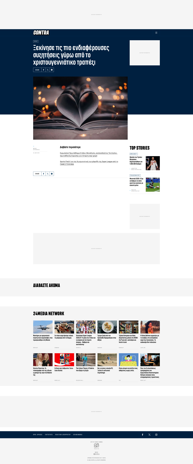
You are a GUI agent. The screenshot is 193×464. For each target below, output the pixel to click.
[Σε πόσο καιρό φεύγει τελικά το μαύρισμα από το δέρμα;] (64, 327)
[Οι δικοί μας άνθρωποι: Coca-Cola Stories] (64, 359)
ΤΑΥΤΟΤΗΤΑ (49, 434)
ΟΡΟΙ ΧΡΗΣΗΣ (37, 434)
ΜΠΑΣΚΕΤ (133, 154)
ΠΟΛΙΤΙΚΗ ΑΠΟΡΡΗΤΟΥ (63, 434)
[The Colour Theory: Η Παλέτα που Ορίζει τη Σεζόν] (85, 359)
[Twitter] (47, 70)
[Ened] (97, 454)
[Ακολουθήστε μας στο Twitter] (149, 435)
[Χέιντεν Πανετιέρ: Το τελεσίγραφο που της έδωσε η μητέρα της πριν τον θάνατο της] (43, 359)
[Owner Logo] (96, 446)
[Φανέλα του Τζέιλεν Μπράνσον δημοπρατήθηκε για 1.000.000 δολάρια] (153, 163)
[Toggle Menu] (156, 32)
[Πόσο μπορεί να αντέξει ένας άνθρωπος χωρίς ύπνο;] (128, 359)
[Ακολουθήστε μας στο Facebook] (143, 435)
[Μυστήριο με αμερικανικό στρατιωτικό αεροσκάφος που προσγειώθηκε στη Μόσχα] (43, 327)
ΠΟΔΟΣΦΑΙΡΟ (135, 175)
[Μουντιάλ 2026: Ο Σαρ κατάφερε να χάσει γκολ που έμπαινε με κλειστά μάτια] (153, 185)
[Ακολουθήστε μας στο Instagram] (156, 435)
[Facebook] (43, 70)
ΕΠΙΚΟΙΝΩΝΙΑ (77, 434)
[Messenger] (52, 70)
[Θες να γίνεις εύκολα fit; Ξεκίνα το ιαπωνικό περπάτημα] (107, 359)
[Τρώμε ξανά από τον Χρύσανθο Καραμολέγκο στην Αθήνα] (107, 327)
